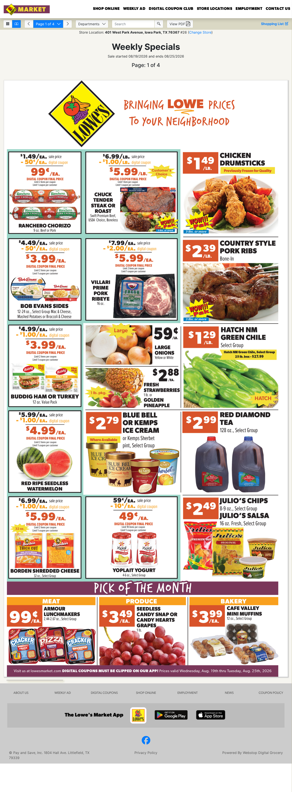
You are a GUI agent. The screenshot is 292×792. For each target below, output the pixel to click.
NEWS (229, 693)
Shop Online (106, 9)
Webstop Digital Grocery (263, 753)
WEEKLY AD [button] (134, 9)
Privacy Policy (145, 753)
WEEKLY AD (63, 693)
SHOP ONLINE (146, 693)
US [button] (278, 9)
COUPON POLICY (271, 693)
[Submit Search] (158, 24)
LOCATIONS (214, 9)
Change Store (200, 32)
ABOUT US (20, 693)
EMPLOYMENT (249, 9)
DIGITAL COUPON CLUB (171, 9)
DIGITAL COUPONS (104, 693)
